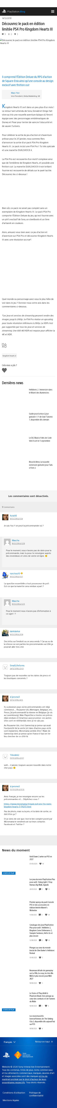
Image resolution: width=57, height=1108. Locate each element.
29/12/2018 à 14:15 (16, 700)
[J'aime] (40, 863)
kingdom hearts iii (9, 356)
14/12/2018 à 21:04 (16, 634)
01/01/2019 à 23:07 (17, 758)
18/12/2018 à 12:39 (18, 604)
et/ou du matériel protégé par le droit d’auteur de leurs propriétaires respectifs (24, 1079)
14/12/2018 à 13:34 (16, 518)
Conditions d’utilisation (14, 1092)
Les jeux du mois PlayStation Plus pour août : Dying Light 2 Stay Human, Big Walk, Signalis (42, 882)
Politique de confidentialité (36, 1094)
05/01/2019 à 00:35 (17, 789)
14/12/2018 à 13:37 (16, 576)
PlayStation (16, 11)
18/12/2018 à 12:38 (18, 543)
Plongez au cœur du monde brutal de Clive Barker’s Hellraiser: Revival (42, 950)
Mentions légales (11, 1100)
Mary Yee (15, 92)
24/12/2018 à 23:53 (17, 668)
